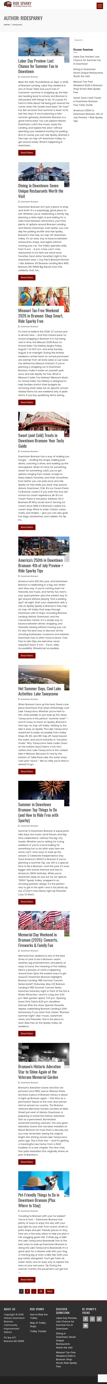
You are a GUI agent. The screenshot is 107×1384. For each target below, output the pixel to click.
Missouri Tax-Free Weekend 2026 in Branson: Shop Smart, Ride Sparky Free (40, 315)
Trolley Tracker (38, 1331)
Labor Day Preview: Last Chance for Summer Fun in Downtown (38, 66)
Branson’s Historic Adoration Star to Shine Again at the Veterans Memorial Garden (39, 1071)
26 (41, 1291)
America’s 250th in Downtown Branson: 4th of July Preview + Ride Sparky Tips (40, 565)
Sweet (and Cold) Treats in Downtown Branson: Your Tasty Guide (41, 440)
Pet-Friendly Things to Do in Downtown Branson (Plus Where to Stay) (38, 1200)
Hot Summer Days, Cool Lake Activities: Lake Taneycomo (39, 691)
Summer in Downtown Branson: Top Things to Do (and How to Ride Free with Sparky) (38, 812)
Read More (27, 152)
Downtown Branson (29, 77)
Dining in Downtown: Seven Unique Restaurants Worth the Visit (40, 190)
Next (49, 1291)
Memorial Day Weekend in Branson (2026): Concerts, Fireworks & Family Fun (38, 939)
